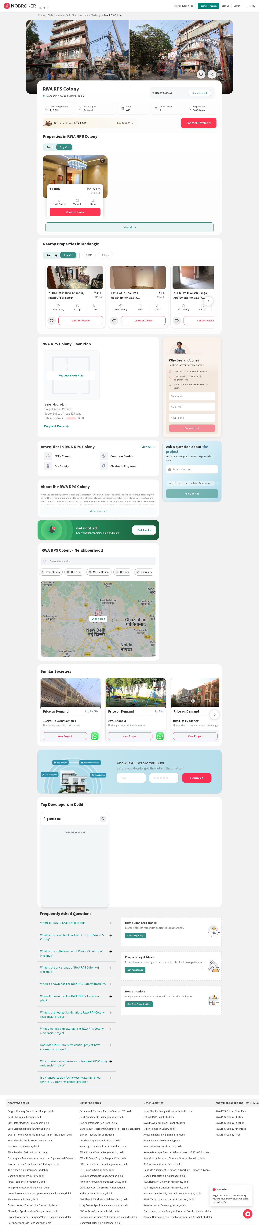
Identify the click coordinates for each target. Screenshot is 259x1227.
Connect (189, 428)
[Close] (248, 1190)
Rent (42, 7)
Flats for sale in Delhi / (60, 15)
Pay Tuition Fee (185, 5)
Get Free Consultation (138, 1004)
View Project (65, 736)
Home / (42, 15)
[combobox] (101, 561)
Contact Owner (75, 212)
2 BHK (105, 255)
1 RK (89, 255)
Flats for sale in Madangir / (88, 15)
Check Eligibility (135, 935)
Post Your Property (208, 5)
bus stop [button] (76, 572)
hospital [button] (125, 572)
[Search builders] (103, 819)
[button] (72, 418)
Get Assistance (135, 969)
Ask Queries (192, 493)
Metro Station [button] (101, 572)
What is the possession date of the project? (190, 483)
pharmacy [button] (146, 572)
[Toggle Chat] (247, 1213)
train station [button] (53, 572)
